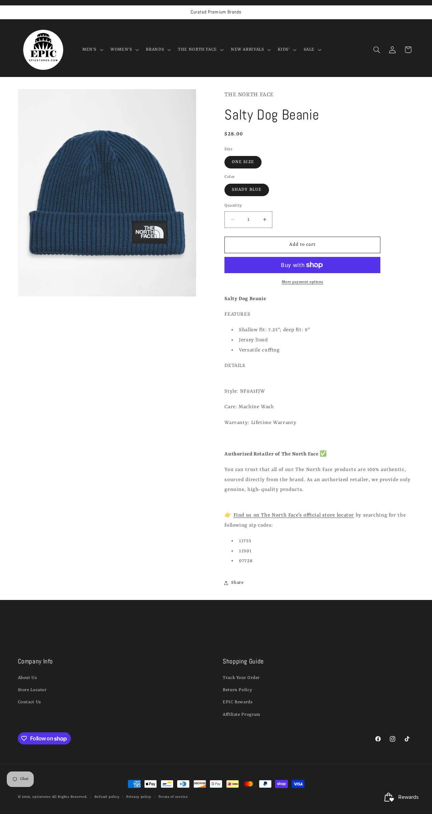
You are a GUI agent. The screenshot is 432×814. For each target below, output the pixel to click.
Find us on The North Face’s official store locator (294, 515)
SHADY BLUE (247, 189)
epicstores (41, 797)
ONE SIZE (243, 161)
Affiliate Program (241, 714)
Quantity (233, 205)
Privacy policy (138, 797)
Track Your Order (241, 677)
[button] (92, 49)
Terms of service (173, 797)
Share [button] (237, 582)
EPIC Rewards (238, 702)
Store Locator (32, 689)
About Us (27, 677)
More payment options (303, 282)
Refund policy (106, 797)
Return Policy (237, 689)
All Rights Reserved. (70, 797)
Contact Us (29, 702)
